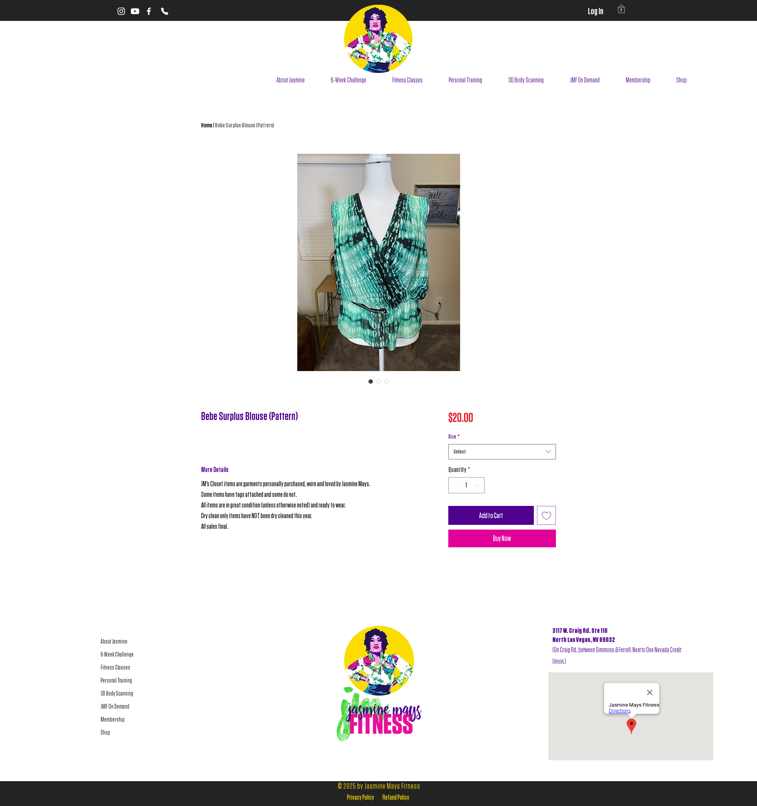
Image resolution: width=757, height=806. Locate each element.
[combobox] (502, 451)
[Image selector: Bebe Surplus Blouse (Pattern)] (371, 381)
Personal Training (116, 680)
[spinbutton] (466, 485)
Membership (113, 719)
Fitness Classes (115, 667)
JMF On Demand (115, 706)
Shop (105, 732)
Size (454, 436)
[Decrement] (455, 485)
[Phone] (164, 11)
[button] (621, 9)
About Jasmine (114, 641)
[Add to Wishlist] (546, 515)
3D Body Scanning (117, 693)
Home (206, 125)
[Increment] (477, 485)
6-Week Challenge (117, 654)
